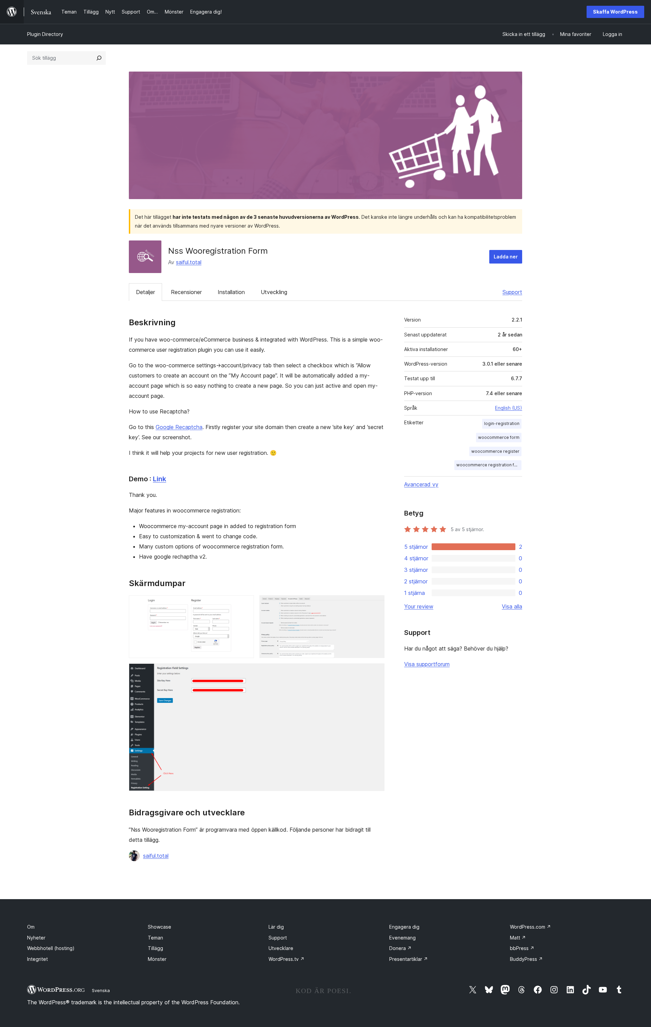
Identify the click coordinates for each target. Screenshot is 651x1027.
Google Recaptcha (179, 427)
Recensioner (186, 292)
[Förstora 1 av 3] (244, 604)
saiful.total (188, 262)
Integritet (37, 959)
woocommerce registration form (488, 464)
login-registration (501, 423)
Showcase (159, 927)
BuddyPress (526, 959)
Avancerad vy (421, 484)
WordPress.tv (286, 959)
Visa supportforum (427, 664)
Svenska (101, 990)
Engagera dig (404, 927)
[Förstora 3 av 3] (375, 672)
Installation (231, 292)
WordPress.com (530, 927)
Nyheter (36, 938)
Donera (400, 948)
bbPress (522, 948)
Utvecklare (281, 948)
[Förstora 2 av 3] (375, 604)
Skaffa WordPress (615, 12)
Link (159, 479)
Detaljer (145, 292)
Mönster (157, 959)
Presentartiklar (408, 959)
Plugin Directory (45, 34)
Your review (418, 606)
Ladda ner (506, 256)
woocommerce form (498, 437)
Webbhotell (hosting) (51, 948)
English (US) (508, 408)
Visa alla (512, 606)
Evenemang (402, 938)
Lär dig (276, 927)
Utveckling (274, 292)
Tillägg (155, 948)
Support (512, 292)
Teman (155, 938)
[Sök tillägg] (99, 58)
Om (31, 927)
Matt (518, 938)
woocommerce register (495, 451)
